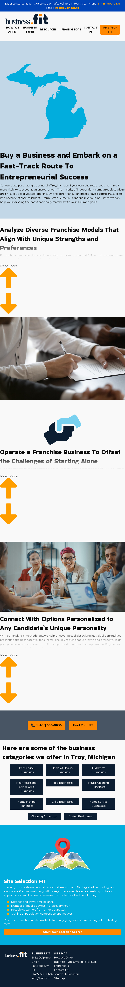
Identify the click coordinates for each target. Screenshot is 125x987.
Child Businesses (62, 801)
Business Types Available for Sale (75, 961)
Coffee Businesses (80, 816)
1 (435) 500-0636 (109, 3)
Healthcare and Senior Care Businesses (26, 787)
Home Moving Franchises (26, 804)
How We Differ (63, 957)
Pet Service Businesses (26, 770)
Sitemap (59, 978)
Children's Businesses (98, 770)
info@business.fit (67, 7)
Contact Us (61, 970)
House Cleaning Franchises (98, 785)
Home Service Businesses (99, 804)
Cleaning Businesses (44, 816)
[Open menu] (118, 37)
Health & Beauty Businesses (62, 770)
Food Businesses (62, 782)
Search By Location (66, 974)
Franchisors (61, 965)
